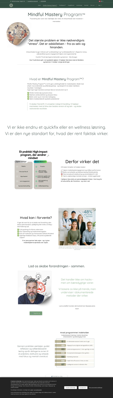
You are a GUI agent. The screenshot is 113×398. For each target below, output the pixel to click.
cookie (31, 390)
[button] (100, 5)
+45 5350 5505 (43, 1)
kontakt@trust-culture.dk (33, 1)
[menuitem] (40, 5)
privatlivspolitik (38, 390)
